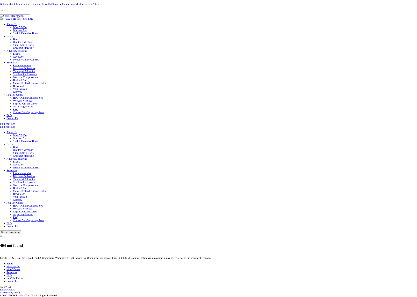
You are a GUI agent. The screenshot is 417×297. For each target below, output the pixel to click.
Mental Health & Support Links (29, 83)
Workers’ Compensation (25, 77)
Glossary (17, 91)
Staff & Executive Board (25, 33)
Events (16, 53)
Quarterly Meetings (23, 42)
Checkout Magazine (23, 47)
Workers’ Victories (22, 100)
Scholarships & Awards (25, 74)
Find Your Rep (7, 123)
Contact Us (12, 118)
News (10, 36)
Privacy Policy (7, 289)
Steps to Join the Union (25, 103)
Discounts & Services (24, 68)
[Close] (1, 10)
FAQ (15, 109)
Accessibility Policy (10, 292)
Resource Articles (22, 65)
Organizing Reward (23, 106)
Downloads (19, 86)
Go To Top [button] (5, 286)
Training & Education (24, 71)
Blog (15, 39)
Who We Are (20, 30)
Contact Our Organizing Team (28, 112)
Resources (12, 62)
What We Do (20, 27)
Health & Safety (21, 80)
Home (10, 263)
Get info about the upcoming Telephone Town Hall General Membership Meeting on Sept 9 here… (51, 4)
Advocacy (18, 56)
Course (13, 16)
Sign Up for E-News (23, 45)
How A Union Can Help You (28, 97)
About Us (12, 24)
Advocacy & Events (17, 50)
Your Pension (20, 89)
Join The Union (15, 94)
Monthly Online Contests (26, 59)
